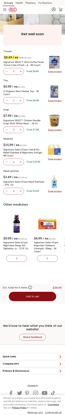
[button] (53, 9)
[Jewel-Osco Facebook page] (12, 392)
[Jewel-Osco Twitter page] (20, 392)
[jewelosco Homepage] (13, 9)
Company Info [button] (11, 363)
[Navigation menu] (4, 9)
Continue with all (53, 412)
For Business (45, 3)
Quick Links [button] (9, 356)
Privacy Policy (19, 407)
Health (19, 3)
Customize (53, 404)
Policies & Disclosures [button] (16, 370)
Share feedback (32, 337)
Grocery (8, 3)
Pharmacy (31, 3)
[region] (32, 405)
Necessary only (35, 412)
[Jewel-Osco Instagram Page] (36, 392)
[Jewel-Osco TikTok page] (53, 392)
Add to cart (32, 296)
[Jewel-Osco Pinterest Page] (28, 392)
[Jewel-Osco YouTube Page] (44, 392)
